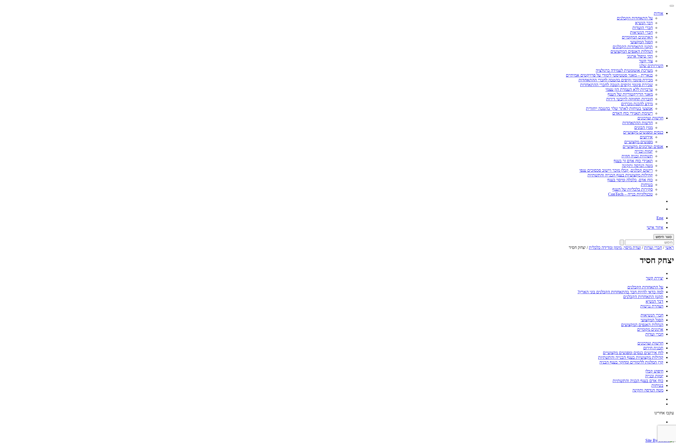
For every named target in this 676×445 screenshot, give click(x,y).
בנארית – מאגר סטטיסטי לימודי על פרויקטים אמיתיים (609, 75)
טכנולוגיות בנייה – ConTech (630, 194)
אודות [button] (658, 13)
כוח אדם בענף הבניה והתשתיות (638, 380)
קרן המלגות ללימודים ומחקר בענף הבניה (631, 362)
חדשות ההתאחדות (637, 122)
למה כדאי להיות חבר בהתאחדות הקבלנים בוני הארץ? (620, 292)
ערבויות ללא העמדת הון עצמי (629, 89)
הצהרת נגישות (651, 306)
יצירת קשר (654, 278)
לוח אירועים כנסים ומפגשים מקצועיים (633, 352)
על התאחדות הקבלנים (635, 18)
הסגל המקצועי (641, 42)
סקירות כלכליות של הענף (632, 189)
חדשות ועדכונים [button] (650, 118)
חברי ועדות (653, 247)
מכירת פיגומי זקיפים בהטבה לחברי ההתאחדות (616, 80)
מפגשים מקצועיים (638, 142)
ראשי (669, 247)
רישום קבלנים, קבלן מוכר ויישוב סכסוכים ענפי (616, 170)
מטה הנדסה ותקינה (637, 165)
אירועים (646, 137)
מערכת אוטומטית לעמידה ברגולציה (624, 70)
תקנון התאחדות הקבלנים (633, 46)
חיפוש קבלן (654, 371)
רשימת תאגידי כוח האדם (632, 113)
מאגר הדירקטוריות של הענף (630, 94)
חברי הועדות (642, 27)
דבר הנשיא (644, 23)
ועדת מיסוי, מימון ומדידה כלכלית (615, 247)
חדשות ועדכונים (650, 343)
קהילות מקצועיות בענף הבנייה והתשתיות (620, 175)
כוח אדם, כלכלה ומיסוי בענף (630, 180)
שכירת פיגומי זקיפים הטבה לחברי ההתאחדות (616, 84)
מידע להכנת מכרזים (637, 103)
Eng (659, 218)
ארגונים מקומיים (650, 329)
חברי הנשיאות (641, 32)
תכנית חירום (653, 348)
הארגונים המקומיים (637, 37)
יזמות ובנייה (644, 151)
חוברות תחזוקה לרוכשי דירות (629, 99)
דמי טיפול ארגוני (640, 56)
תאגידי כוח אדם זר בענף (633, 161)
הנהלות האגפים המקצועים (632, 51)
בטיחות (647, 184)
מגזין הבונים (643, 127)
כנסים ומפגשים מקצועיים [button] (643, 132)
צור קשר (646, 61)
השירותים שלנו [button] (651, 65)
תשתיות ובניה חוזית (637, 156)
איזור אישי (655, 227)
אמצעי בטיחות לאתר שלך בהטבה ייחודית (619, 108)
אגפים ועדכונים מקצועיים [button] (643, 146)
